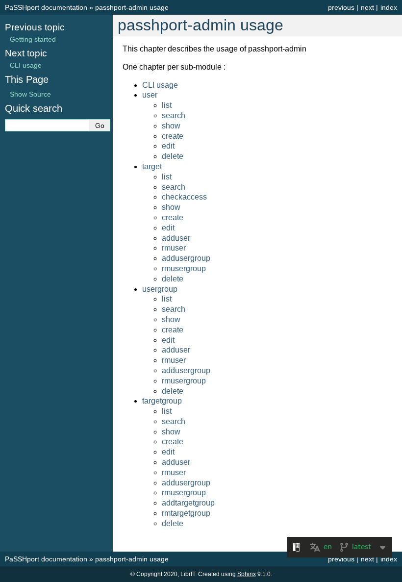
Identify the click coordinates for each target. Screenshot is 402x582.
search (173, 115)
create (172, 136)
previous (341, 7)
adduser (176, 238)
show (171, 126)
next (367, 7)
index (388, 7)
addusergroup (186, 258)
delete (172, 156)
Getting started (33, 39)
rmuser (174, 248)
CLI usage (160, 85)
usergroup (159, 289)
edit (168, 146)
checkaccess (184, 197)
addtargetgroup (188, 503)
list (167, 105)
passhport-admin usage (132, 7)
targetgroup (162, 401)
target (152, 166)
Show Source (30, 94)
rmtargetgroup (186, 513)
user (149, 95)
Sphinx (246, 574)
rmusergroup (184, 268)
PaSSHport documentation (46, 7)
